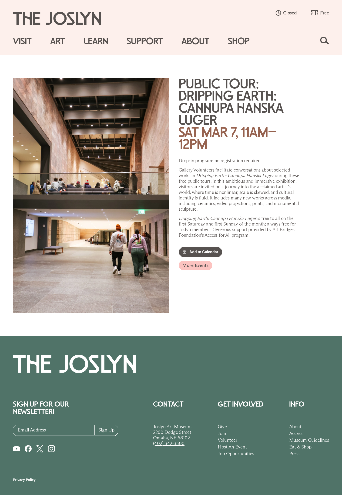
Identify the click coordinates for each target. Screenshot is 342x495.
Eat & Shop (300, 447)
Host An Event (232, 447)
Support (145, 41)
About (195, 41)
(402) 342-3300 (168, 443)
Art (57, 41)
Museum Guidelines (309, 440)
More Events (195, 265)
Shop (239, 41)
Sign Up (106, 430)
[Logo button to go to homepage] (61, 18)
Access (295, 433)
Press (294, 453)
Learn (96, 41)
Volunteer (227, 440)
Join (222, 433)
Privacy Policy (24, 480)
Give (222, 426)
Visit (22, 41)
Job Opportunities (236, 453)
